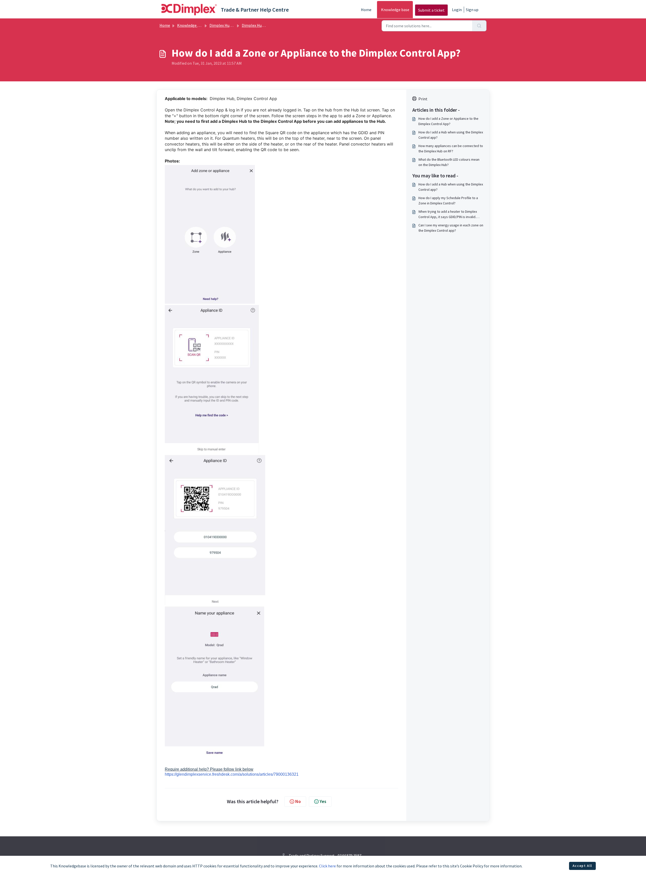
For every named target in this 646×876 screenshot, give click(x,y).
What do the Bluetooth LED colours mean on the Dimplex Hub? (448, 162)
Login (457, 9)
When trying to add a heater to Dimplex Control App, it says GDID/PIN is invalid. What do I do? (447, 214)
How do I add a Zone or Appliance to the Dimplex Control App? (448, 121)
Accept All (582, 865)
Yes (323, 801)
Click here (327, 865)
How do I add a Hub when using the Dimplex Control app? (450, 135)
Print (422, 98)
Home (366, 9)
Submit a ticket (431, 10)
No (298, 801)
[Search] (479, 25)
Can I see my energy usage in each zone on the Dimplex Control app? (450, 228)
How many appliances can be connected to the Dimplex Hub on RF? (450, 148)
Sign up (472, 9)
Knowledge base (395, 9)
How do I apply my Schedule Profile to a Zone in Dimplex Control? (448, 200)
